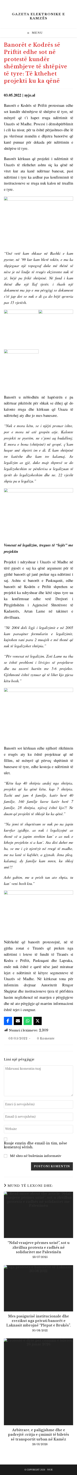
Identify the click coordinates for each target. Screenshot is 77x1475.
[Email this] (18, 1021)
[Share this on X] (37, 1021)
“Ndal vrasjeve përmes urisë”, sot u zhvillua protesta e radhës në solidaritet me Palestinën (39, 1247)
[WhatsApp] (28, 1021)
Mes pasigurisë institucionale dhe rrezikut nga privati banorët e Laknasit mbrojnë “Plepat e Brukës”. (38, 1320)
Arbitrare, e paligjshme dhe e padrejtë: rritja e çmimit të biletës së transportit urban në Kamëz (38, 1434)
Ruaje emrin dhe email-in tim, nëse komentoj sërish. (35, 1145)
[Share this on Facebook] (8, 1021)
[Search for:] (47, 33)
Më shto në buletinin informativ (35, 1156)
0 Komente (46, 1038)
